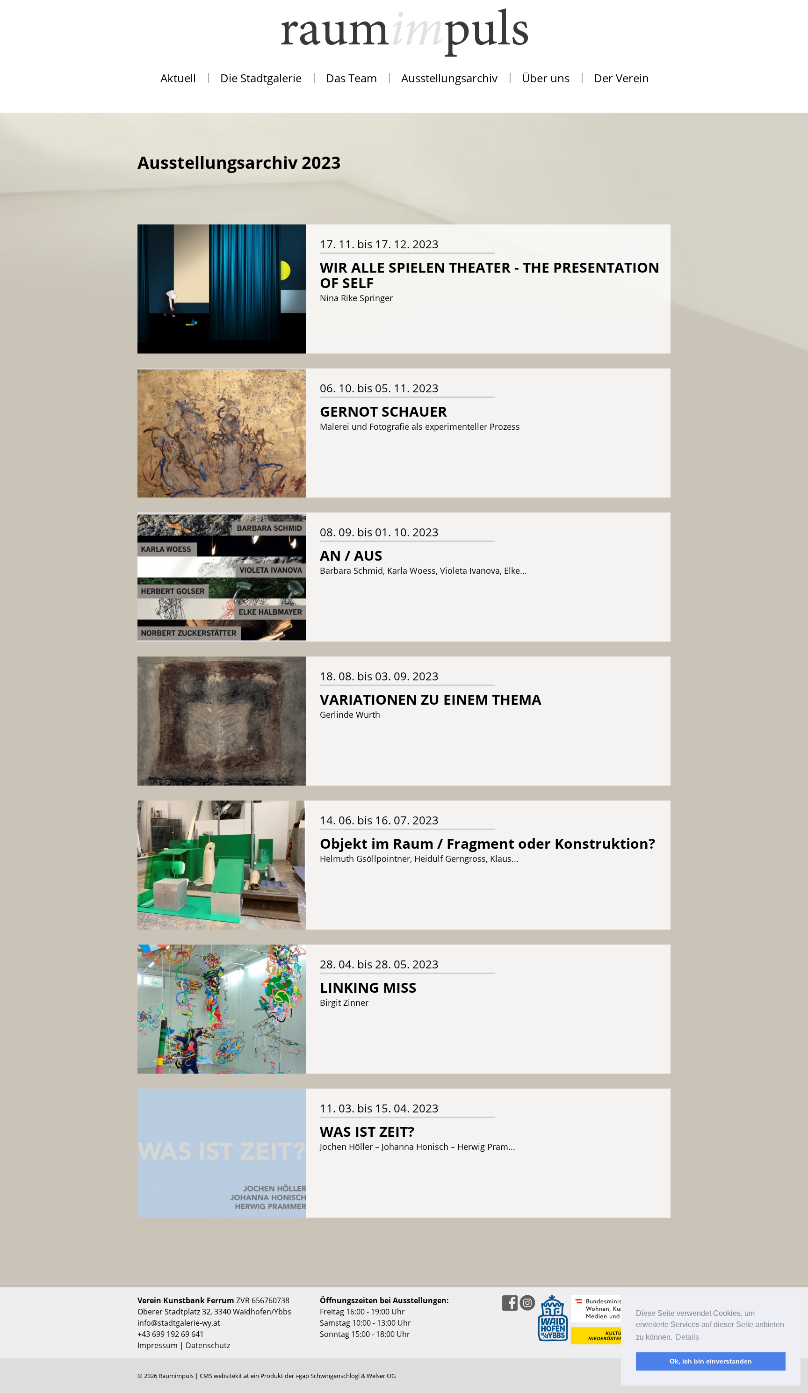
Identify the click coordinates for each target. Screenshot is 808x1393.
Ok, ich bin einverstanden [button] (711, 1361)
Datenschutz (208, 1345)
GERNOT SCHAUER (383, 411)
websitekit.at (231, 1375)
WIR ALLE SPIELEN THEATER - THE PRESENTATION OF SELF (489, 275)
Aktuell (178, 78)
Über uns (546, 78)
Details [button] (687, 1337)
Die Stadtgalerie (261, 78)
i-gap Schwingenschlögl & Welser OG (346, 1375)
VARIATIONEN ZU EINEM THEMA (430, 699)
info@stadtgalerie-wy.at (178, 1323)
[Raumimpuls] (404, 32)
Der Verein (621, 78)
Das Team (351, 78)
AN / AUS (351, 555)
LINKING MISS (368, 987)
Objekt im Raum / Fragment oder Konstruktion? (487, 843)
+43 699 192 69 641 (170, 1334)
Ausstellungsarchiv (449, 78)
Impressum (157, 1345)
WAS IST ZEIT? (367, 1131)
